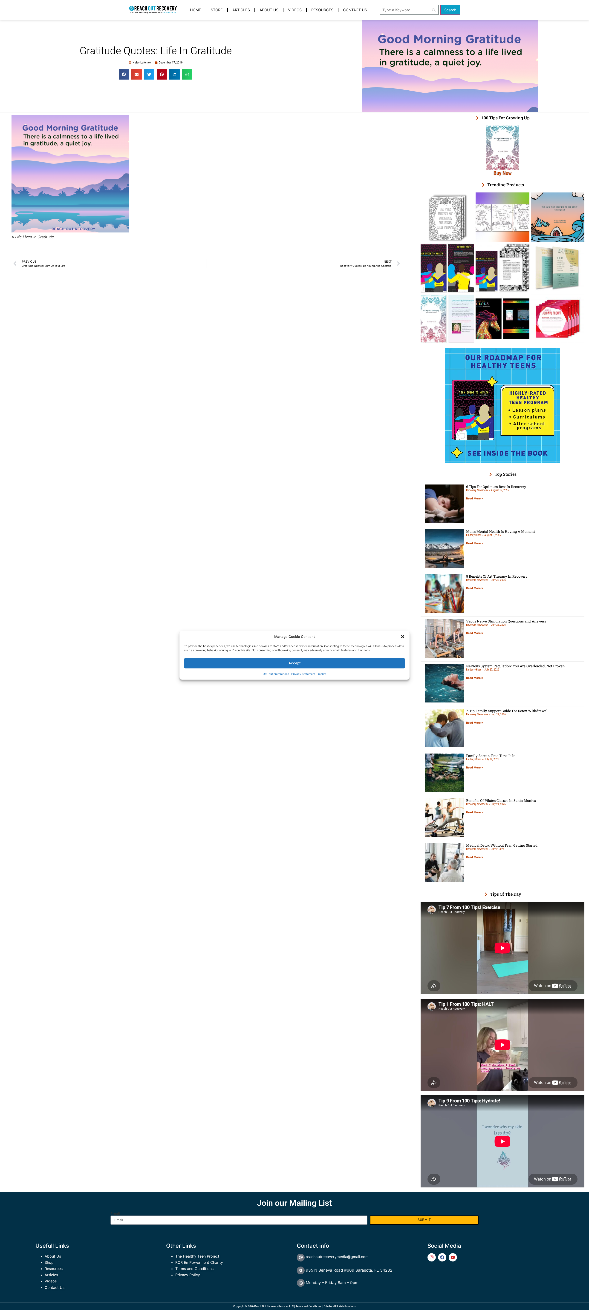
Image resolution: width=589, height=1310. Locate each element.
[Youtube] (453, 1257)
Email (115, 1213)
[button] (402, 636)
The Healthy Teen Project (197, 1256)
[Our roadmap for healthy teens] (502, 461)
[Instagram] (431, 1257)
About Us (269, 10)
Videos (295, 10)
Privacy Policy (187, 1275)
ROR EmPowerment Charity (199, 1262)
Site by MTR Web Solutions (340, 1306)
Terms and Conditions (194, 1268)
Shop (49, 1262)
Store (217, 10)
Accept (295, 663)
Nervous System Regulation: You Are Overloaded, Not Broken (515, 666)
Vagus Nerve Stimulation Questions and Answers (506, 621)
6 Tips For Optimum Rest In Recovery (496, 486)
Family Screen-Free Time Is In (491, 755)
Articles (241, 10)
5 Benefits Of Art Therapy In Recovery (497, 576)
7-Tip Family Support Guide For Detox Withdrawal (507, 710)
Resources (322, 10)
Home (195, 10)
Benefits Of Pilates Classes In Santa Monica (501, 800)
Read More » (474, 498)
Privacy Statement (303, 673)
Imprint (322, 673)
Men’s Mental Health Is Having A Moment (500, 531)
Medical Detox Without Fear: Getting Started (501, 845)
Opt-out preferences (276, 673)
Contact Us (355, 10)
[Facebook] (442, 1257)
